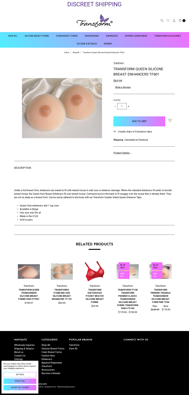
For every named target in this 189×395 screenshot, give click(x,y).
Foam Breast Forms (67, 36)
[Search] (161, 20)
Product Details (121, 153)
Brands (108, 44)
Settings (20, 375)
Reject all (20, 381)
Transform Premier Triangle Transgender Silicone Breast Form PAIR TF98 (161, 296)
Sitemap (18, 359)
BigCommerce (70, 387)
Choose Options (61, 279)
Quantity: (117, 100)
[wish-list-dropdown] (170, 120)
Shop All (13, 36)
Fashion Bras (92, 36)
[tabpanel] (28, 288)
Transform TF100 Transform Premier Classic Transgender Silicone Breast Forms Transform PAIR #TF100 (127, 299)
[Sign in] (174, 20)
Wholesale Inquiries (24, 345)
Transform (74, 345)
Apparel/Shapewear (136, 36)
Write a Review (123, 87)
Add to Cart (29, 279)
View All (73, 348)
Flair (54, 387)
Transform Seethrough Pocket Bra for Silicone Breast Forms (95, 296)
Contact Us (19, 355)
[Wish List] (168, 20)
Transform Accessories (167, 36)
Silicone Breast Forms (37, 36)
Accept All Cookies (20, 387)
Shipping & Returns (24, 348)
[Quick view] (35, 265)
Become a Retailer (87, 44)
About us (18, 352)
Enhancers (112, 36)
